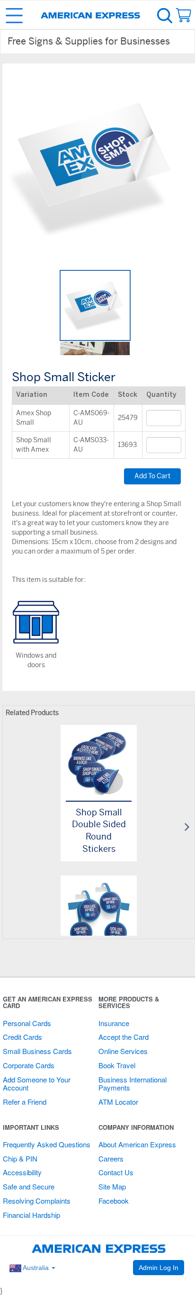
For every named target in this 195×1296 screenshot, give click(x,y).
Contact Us (115, 1172)
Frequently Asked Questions (46, 1144)
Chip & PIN (20, 1158)
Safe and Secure (28, 1186)
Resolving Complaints (37, 1201)
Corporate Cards (28, 1065)
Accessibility (22, 1172)
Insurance (113, 1023)
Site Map (112, 1186)
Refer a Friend (24, 1102)
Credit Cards (22, 1037)
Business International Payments (132, 1083)
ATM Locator (118, 1102)
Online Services (123, 1051)
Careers (111, 1158)
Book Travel (116, 1065)
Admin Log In (158, 1267)
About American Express (137, 1144)
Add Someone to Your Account (37, 1083)
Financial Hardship (31, 1215)
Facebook (113, 1201)
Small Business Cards (37, 1051)
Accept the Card (123, 1037)
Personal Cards (27, 1023)
